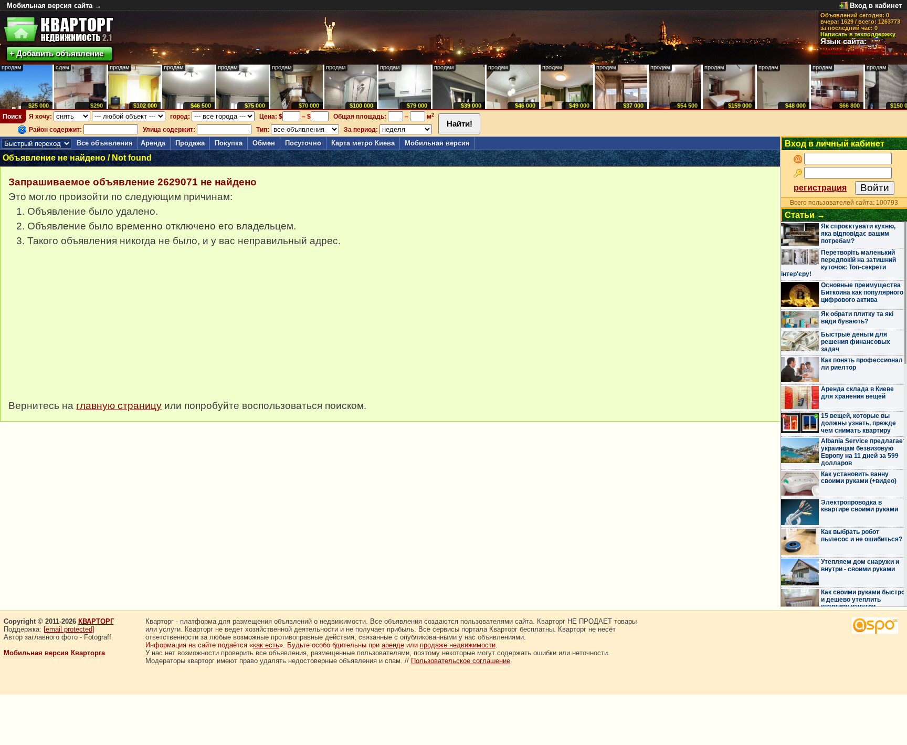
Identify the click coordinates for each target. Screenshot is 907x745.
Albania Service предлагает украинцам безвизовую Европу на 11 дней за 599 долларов (863, 451)
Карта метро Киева (363, 143)
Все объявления (105, 143)
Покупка (228, 143)
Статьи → (805, 215)
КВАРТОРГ (96, 621)
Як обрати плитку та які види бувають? (857, 317)
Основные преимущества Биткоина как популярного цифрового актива (862, 292)
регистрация (820, 187)
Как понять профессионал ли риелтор (862, 363)
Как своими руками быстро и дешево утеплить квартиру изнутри (863, 600)
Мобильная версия (437, 143)
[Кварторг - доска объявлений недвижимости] (58, 30)
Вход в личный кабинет (834, 143)
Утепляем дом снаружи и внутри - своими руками (860, 565)
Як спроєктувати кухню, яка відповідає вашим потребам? (858, 234)
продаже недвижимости (457, 645)
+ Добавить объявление (56, 53)
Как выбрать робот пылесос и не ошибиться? (861, 535)
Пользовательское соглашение (460, 661)
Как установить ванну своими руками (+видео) (859, 477)
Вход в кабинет (876, 5)
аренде (393, 645)
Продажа (190, 143)
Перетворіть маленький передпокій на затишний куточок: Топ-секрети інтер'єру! (838, 263)
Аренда (153, 143)
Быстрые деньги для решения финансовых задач (855, 342)
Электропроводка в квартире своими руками (859, 506)
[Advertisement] (87, 328)
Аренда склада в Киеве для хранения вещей (857, 392)
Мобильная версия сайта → (54, 5)
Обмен (263, 143)
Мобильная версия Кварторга (54, 653)
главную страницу (119, 405)
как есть (266, 645)
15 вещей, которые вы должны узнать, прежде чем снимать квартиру (858, 423)
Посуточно (303, 143)
